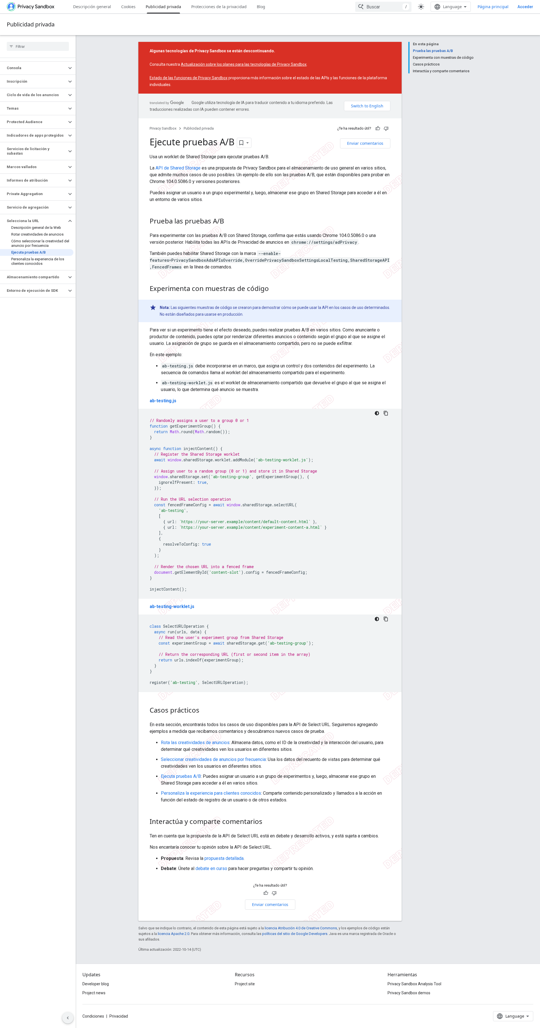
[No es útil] (386, 128)
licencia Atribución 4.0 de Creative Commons (301, 928)
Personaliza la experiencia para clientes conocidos (211, 793)
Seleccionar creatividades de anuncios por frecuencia (213, 759)
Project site (245, 984)
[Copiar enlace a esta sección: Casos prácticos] (205, 711)
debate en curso (211, 868)
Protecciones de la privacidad (219, 6)
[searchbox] (38, 46)
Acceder (525, 6)
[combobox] (383, 7)
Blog (261, 6)
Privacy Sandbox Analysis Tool (414, 984)
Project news (93, 993)
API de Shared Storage (178, 168)
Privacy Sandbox (163, 128)
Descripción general (92, 6)
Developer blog (95, 984)
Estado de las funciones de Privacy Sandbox (189, 78)
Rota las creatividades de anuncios (195, 742)
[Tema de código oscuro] (376, 413)
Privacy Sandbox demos (409, 993)
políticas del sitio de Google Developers (294, 934)
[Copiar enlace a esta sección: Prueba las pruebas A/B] (229, 221)
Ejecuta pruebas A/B (181, 776)
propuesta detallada (224, 858)
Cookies (128, 6)
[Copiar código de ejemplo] (385, 413)
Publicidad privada (163, 6)
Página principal (493, 6)
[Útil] (378, 128)
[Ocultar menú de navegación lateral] (67, 1018)
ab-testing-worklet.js (172, 606)
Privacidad (118, 1016)
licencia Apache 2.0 (173, 934)
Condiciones (93, 1016)
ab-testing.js (163, 400)
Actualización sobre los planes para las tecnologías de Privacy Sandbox (244, 64)
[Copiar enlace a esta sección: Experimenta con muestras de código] (274, 289)
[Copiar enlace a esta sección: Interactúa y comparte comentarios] (268, 822)
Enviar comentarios (365, 143)
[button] (33, 68)
